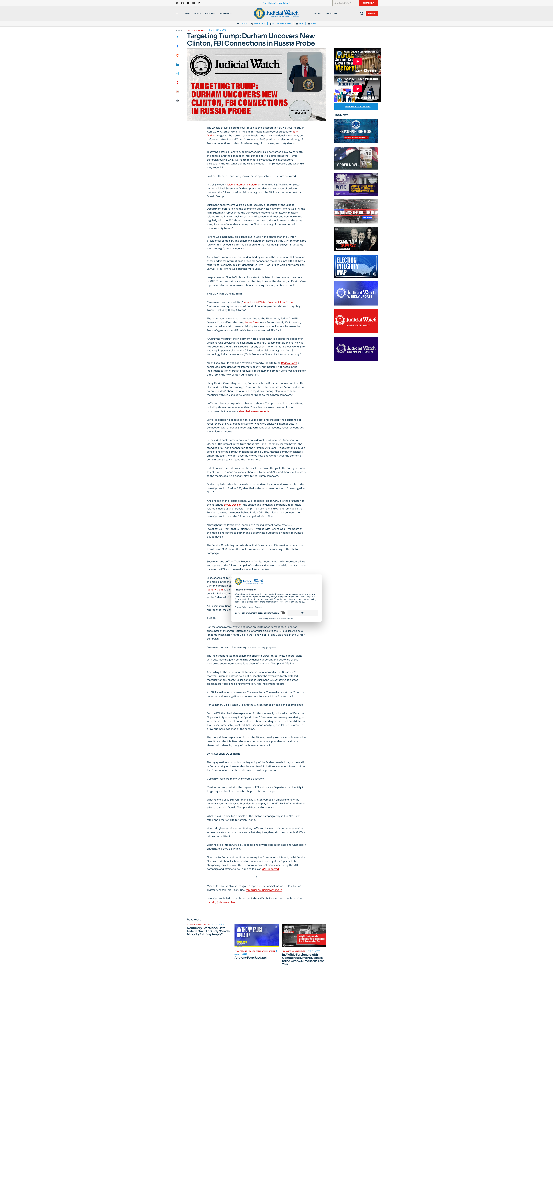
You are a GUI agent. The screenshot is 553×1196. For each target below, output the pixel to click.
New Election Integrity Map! (276, 3)
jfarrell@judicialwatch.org (222, 902)
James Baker (252, 322)
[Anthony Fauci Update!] (257, 935)
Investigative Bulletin (198, 30)
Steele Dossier (232, 504)
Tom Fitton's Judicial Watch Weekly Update (255, 951)
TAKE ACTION (259, 23)
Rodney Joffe (289, 363)
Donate (371, 13)
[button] (177, 13)
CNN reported (270, 869)
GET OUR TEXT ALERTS (281, 23)
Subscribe (368, 3)
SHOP (301, 23)
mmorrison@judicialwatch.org (264, 890)
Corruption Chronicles (199, 924)
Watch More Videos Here (358, 106)
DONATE (243, 23)
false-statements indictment (244, 184)
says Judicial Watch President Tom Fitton (268, 302)
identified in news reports (254, 411)
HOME (313, 23)
